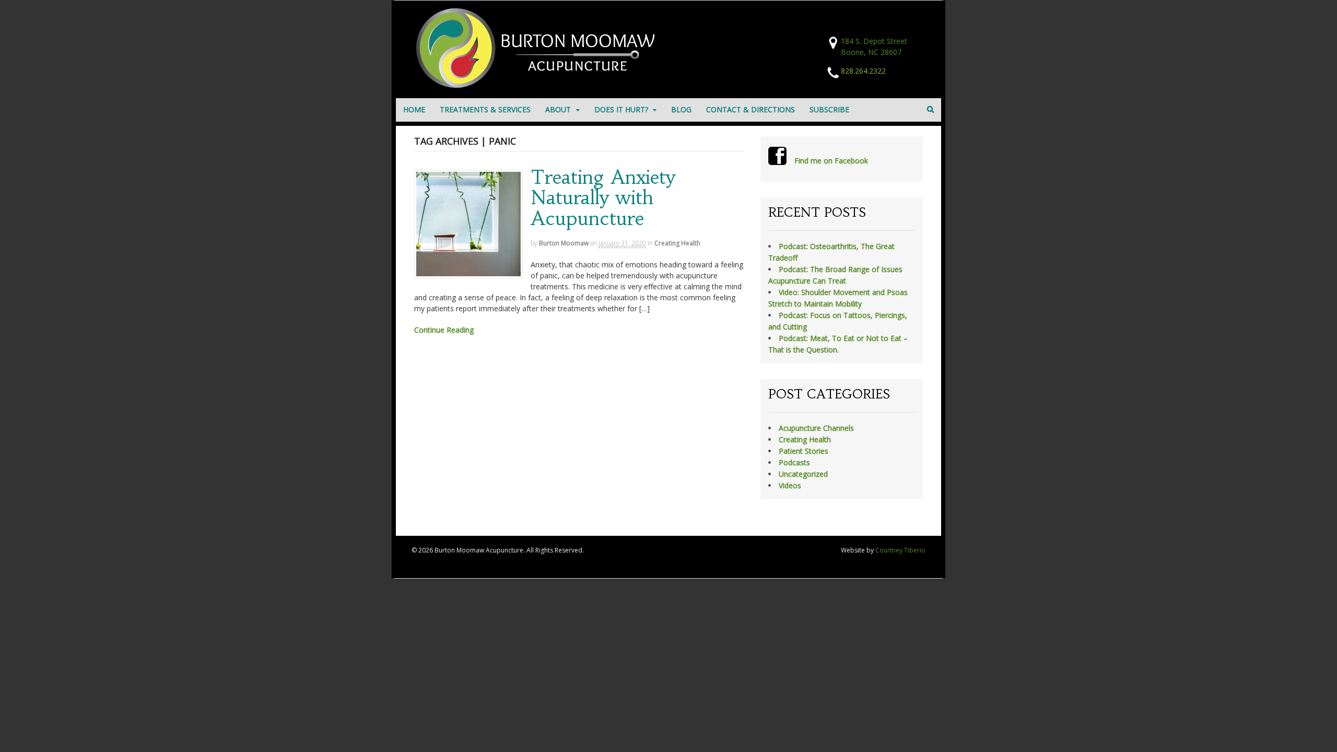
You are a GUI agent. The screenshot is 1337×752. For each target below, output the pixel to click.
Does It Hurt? (621, 109)
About (558, 109)
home (414, 109)
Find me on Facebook (831, 161)
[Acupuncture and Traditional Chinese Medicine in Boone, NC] (539, 85)
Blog (681, 109)
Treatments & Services (485, 109)
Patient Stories (803, 451)
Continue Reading (444, 330)
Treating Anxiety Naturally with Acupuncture (603, 198)
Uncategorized (803, 474)
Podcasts (794, 462)
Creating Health (677, 243)
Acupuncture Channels (816, 428)
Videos (790, 485)
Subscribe (829, 109)
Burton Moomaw (564, 243)
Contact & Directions (750, 109)
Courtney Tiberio (900, 550)
